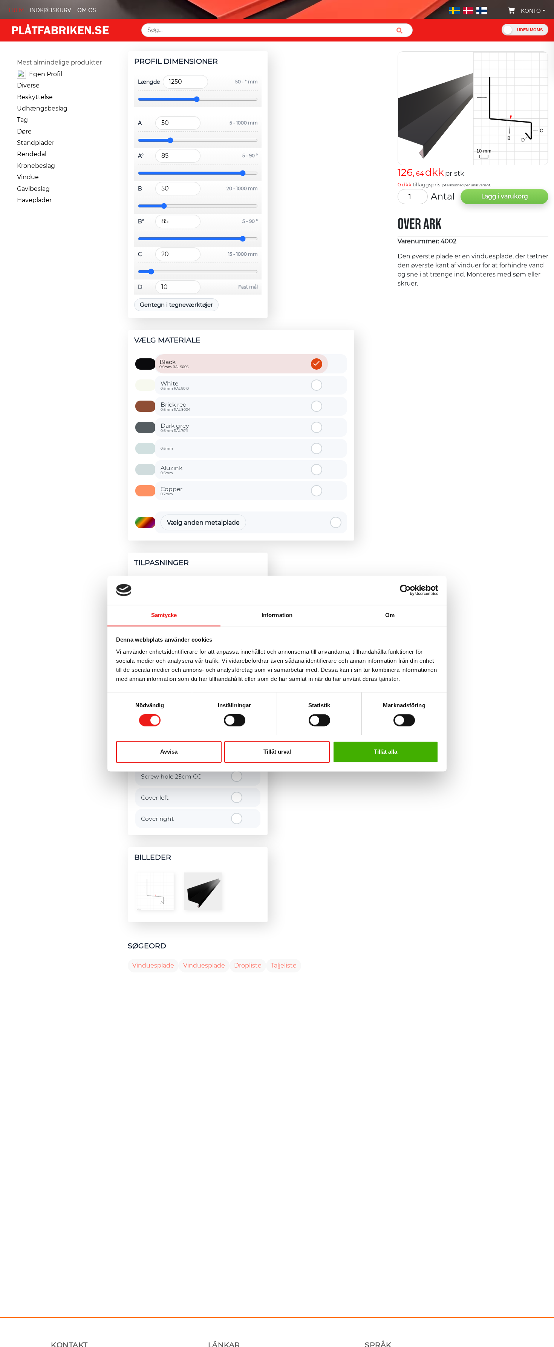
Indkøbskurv (50, 10)
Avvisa (169, 751)
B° (141, 221)
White (175, 385)
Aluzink (171, 469)
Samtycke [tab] (164, 615)
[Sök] (402, 30)
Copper (171, 490)
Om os (86, 10)
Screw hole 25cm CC (171, 776)
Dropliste (248, 965)
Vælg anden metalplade (203, 522)
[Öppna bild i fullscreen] (155, 891)
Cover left (154, 797)
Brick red (175, 406)
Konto (531, 11)
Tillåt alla (385, 751)
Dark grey (175, 427)
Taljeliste (284, 965)
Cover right (157, 818)
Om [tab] (390, 615)
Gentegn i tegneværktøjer (176, 304)
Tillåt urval (277, 751)
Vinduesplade (153, 965)
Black (173, 363)
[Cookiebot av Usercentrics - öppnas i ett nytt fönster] (405, 590)
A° (141, 155)
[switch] (234, 721)
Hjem (16, 10)
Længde (148, 81)
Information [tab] (277, 615)
